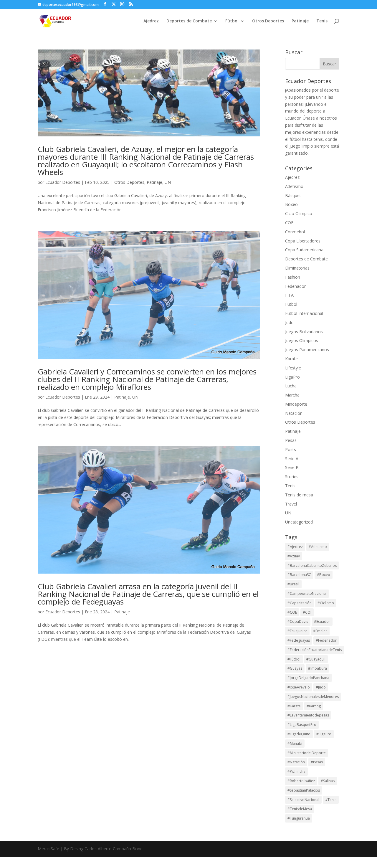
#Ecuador (322, 621)
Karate (291, 358)
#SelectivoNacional (303, 799)
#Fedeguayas (298, 640)
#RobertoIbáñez (301, 780)
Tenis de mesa (299, 495)
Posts (290, 449)
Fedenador (295, 286)
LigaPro (292, 377)
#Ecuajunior (297, 630)
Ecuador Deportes (62, 182)
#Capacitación (299, 602)
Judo (289, 322)
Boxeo (291, 204)
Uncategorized (299, 522)
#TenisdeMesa (299, 808)
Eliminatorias (297, 268)
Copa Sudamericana (304, 249)
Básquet (293, 195)
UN (168, 182)
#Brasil (293, 584)
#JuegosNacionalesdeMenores (313, 696)
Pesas (291, 440)
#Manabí (294, 743)
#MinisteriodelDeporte (306, 752)
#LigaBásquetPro (301, 724)
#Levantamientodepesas (308, 715)
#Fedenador (326, 640)
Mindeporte (296, 404)
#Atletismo (318, 546)
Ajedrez (151, 21)
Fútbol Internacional (304, 313)
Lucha (291, 386)
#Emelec (320, 630)
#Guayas (294, 668)
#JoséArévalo (298, 687)
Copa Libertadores (302, 241)
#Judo (321, 687)
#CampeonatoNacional (307, 593)
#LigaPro (323, 734)
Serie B (292, 467)
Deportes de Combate (189, 21)
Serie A (291, 458)
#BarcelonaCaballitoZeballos (312, 565)
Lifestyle (293, 368)
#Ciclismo (326, 602)
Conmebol (295, 232)
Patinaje (300, 21)
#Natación (296, 761)
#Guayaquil (315, 659)
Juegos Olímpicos (301, 340)
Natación (293, 413)
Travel (291, 504)
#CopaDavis (297, 621)
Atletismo (294, 186)
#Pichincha (296, 771)
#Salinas (328, 780)
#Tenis (330, 799)
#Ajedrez (295, 546)
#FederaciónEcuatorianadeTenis (314, 649)
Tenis (322, 21)
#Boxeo (323, 574)
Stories (291, 476)
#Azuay (293, 556)
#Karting (314, 706)
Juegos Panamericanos (307, 349)
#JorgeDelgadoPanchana (308, 677)
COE (289, 222)
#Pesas (317, 761)
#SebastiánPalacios (303, 790)
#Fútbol (293, 659)
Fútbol (232, 21)
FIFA (289, 295)
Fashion (292, 277)
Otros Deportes (268, 21)
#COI (307, 612)
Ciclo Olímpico (298, 213)
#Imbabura (317, 668)
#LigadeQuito (298, 734)
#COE (292, 612)
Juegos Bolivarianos (304, 331)
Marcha (292, 395)
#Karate (294, 706)
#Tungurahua (298, 818)
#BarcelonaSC (299, 574)
